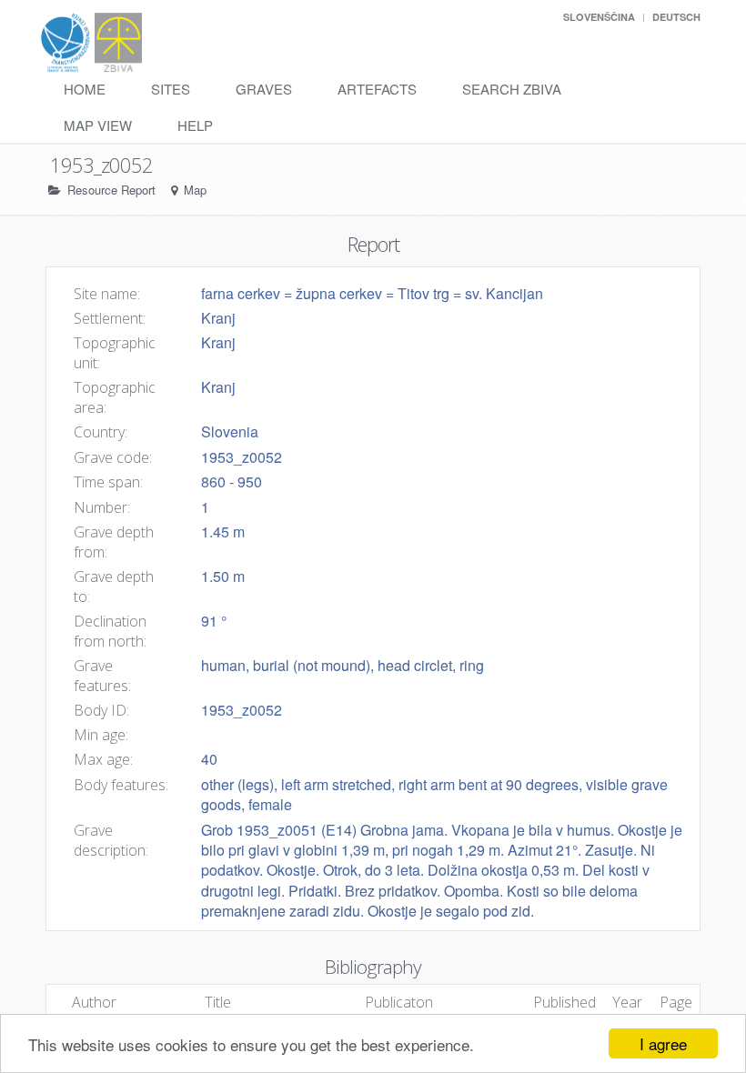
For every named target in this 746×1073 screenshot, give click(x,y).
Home (85, 88)
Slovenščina (599, 17)
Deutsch (676, 17)
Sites (170, 88)
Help (195, 125)
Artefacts (377, 88)
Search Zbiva (511, 88)
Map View (98, 125)
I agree (663, 1043)
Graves (264, 88)
